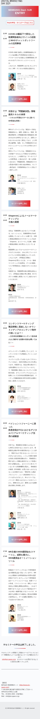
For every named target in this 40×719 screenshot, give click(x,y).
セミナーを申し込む (19, 99)
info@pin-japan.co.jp (9, 659)
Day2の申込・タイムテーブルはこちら (20, 22)
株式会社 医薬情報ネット (17, 708)
